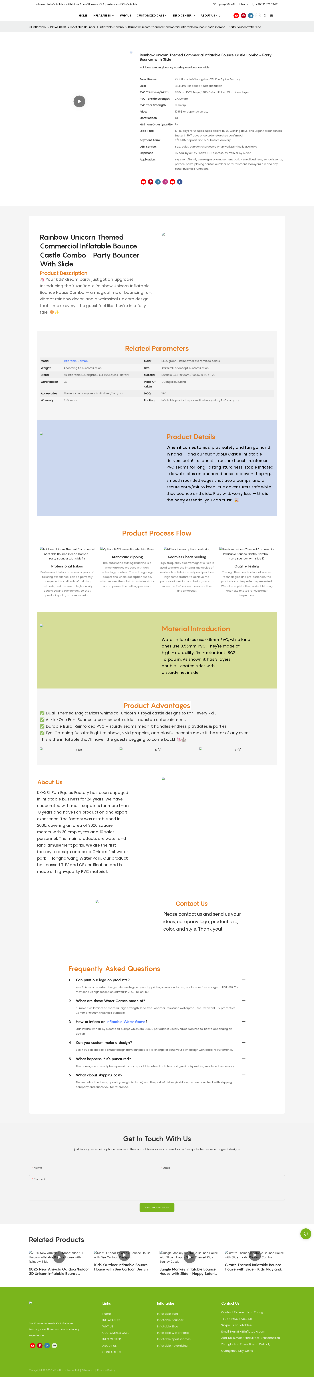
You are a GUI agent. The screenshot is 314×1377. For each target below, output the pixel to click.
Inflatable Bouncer (83, 27)
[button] (219, 15)
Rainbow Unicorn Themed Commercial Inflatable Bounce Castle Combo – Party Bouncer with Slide (194, 27)
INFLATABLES (58, 27)
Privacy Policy (106, 1370)
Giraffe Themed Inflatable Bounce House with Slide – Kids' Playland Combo (253, 1267)
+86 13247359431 (267, 4)
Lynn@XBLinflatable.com (234, 4)
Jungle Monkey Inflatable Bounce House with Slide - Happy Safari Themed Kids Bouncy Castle (188, 1271)
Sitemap (88, 1370)
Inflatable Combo (112, 27)
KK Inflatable (37, 27)
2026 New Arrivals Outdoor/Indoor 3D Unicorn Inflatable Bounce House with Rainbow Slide (59, 1271)
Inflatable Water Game (125, 1022)
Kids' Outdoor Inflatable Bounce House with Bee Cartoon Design (121, 1267)
